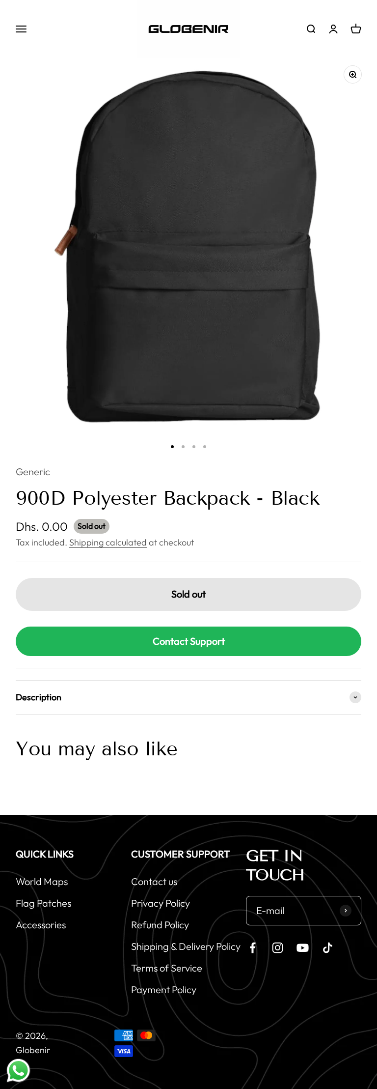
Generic (33, 471)
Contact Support (189, 641)
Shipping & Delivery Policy (186, 946)
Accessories (41, 924)
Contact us (154, 881)
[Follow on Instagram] (277, 947)
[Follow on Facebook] (252, 947)
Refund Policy (160, 924)
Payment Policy (163, 989)
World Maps (42, 881)
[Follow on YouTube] (302, 947)
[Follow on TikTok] (327, 947)
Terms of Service (166, 968)
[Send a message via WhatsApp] (18, 1070)
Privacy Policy (160, 903)
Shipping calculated (108, 542)
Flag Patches (43, 903)
